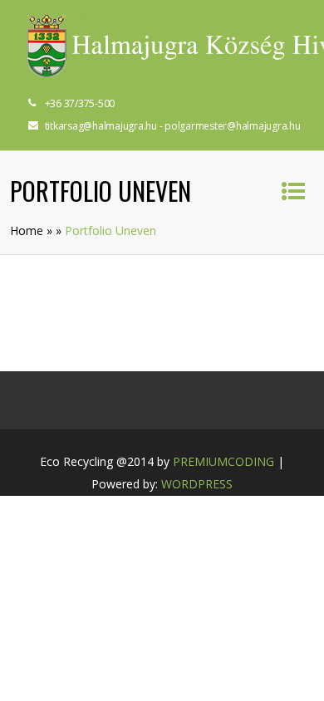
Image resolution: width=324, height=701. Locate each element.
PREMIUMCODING (223, 461)
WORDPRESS (197, 484)
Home (26, 230)
